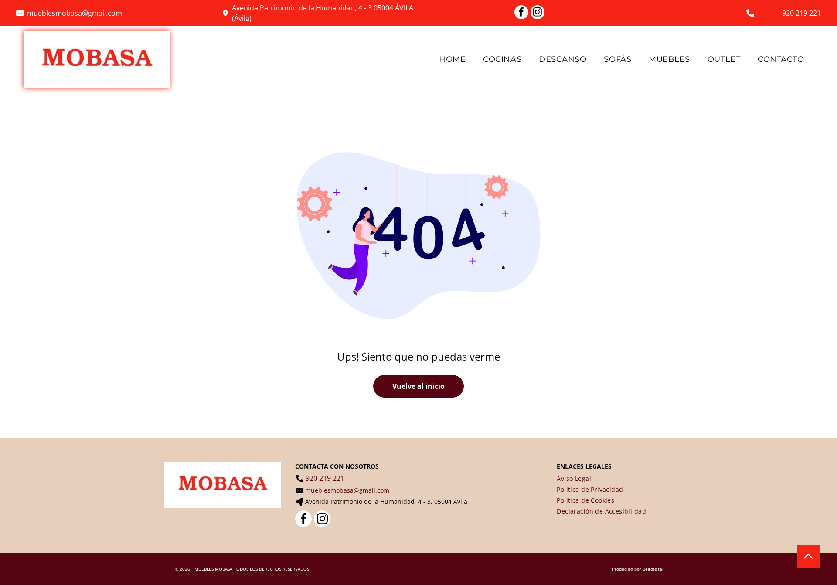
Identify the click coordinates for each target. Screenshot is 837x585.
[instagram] (537, 13)
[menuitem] (452, 59)
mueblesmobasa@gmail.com (74, 13)
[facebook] (521, 13)
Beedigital (653, 569)
